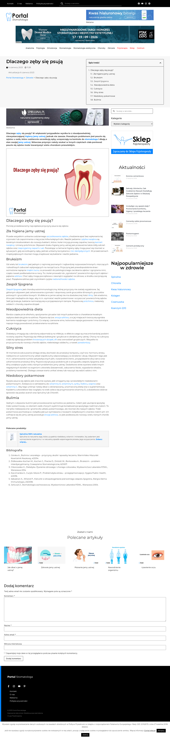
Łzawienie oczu (149, 567)
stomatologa (91, 139)
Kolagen (115, 295)
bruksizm (23, 264)
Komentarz (9, 596)
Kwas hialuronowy (121, 289)
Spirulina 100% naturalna (31, 434)
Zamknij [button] (85, 735)
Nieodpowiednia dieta (104, 85)
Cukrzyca (98, 89)
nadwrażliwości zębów (64, 279)
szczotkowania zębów (57, 236)
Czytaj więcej (150, 730)
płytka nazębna (89, 239)
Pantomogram (132, 233)
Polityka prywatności (44, 4)
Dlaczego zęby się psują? (102, 70)
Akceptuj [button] (161, 731)
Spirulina (116, 277)
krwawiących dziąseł (43, 339)
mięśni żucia (32, 270)
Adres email (10, 635)
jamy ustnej (24, 142)
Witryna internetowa (13, 644)
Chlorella (116, 283)
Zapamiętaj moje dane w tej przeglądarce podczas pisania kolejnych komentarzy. (42, 653)
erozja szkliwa (62, 317)
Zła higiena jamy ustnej (104, 74)
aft (55, 339)
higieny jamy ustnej (35, 136)
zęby (18, 133)
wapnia (92, 384)
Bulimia (97, 100)
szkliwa (18, 276)
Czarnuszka (117, 301)
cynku (77, 384)
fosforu (84, 384)
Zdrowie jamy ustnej (50, 567)
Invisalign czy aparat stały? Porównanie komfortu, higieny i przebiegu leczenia (138, 208)
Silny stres (98, 92)
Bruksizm (98, 77)
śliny (90, 295)
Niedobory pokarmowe (104, 96)
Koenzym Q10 (118, 308)
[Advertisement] (57, 508)
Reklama (29, 4)
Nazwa (8, 625)
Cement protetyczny (135, 246)
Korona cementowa (135, 176)
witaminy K (67, 384)
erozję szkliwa (51, 415)
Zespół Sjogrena (101, 81)
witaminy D (55, 384)
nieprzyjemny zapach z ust (31, 248)
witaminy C (11, 387)
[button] (160, 63)
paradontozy (84, 342)
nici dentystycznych (80, 251)
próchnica (88, 301)
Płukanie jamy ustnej (84, 567)
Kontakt (10, 4)
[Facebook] (139, 3)
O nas (19, 4)
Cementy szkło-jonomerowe (138, 221)
